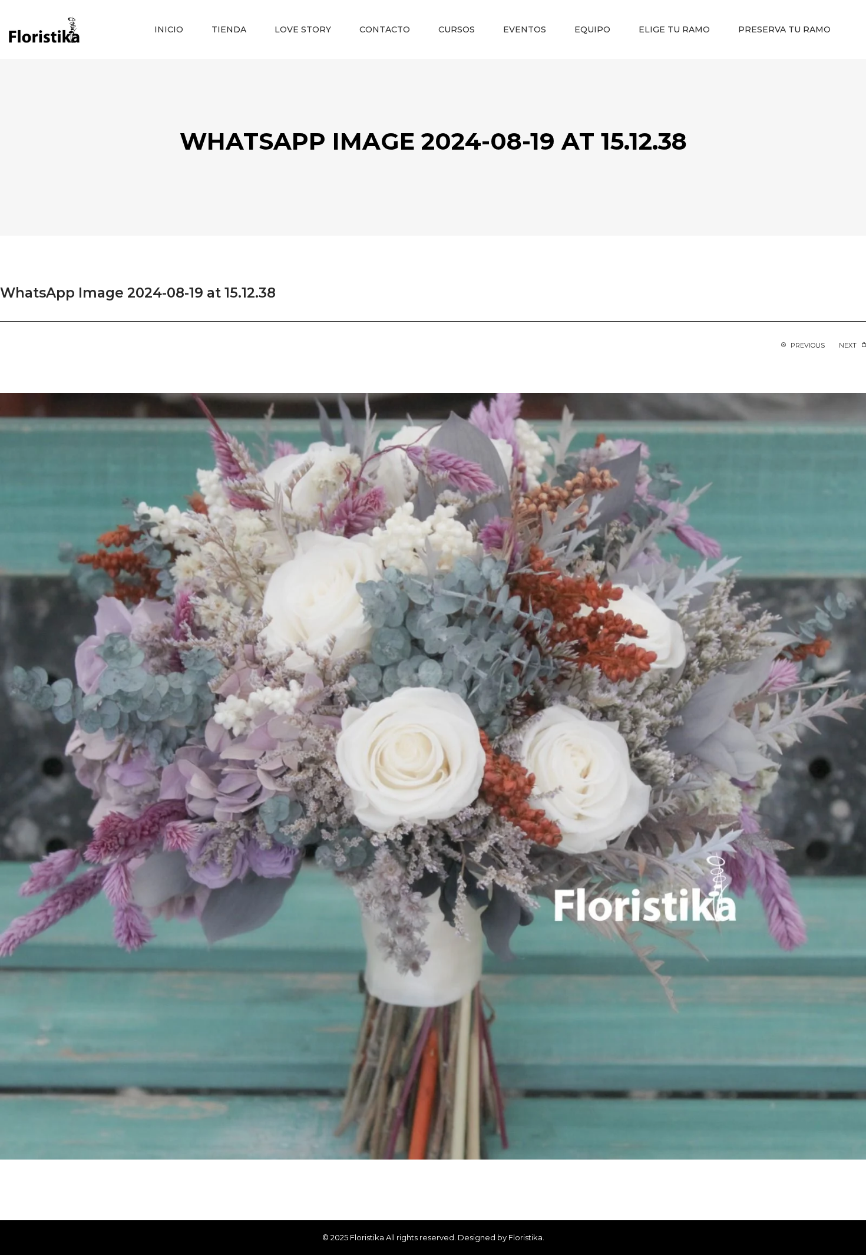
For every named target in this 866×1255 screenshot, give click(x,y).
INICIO (168, 29)
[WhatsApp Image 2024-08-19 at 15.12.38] (433, 775)
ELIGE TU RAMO (674, 29)
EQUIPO (592, 29)
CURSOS (456, 29)
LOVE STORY (303, 29)
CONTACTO (384, 29)
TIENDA (228, 29)
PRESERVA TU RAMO (784, 29)
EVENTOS (524, 29)
